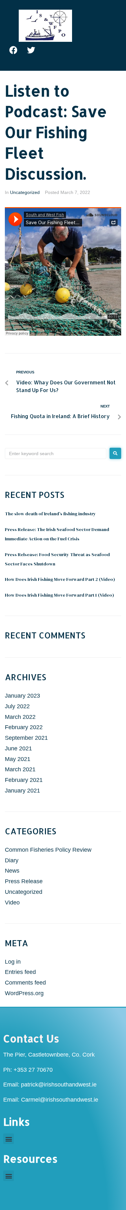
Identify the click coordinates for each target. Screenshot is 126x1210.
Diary (11, 860)
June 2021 (18, 748)
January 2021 (22, 790)
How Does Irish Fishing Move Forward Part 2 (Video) (60, 579)
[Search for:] (55, 453)
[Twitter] (31, 50)
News (12, 870)
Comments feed (25, 982)
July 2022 (17, 706)
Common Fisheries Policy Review (48, 850)
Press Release (24, 881)
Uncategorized (25, 192)
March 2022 (20, 717)
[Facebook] (13, 50)
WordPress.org (24, 993)
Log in (13, 961)
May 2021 (17, 759)
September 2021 (26, 738)
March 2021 (20, 769)
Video (12, 902)
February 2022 (24, 727)
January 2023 (22, 695)
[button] (8, 1138)
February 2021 (24, 780)
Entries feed (20, 972)
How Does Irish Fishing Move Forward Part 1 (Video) (59, 595)
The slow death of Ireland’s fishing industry (50, 513)
